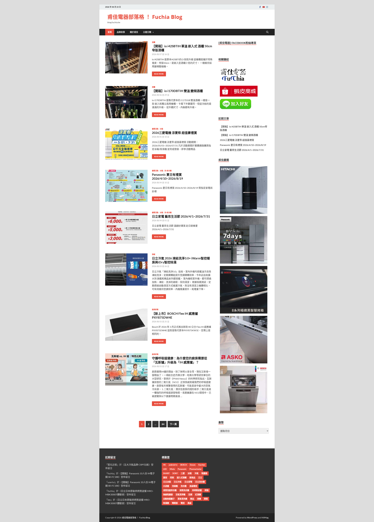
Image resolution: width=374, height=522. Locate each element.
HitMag (265, 517)
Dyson (192, 465)
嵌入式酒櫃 (181, 477)
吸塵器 (204, 473)
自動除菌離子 (169, 499)
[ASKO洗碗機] (243, 362)
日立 (200, 477)
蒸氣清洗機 (182, 499)
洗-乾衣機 (168, 171)
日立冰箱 (167, 482)
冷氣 (196, 473)
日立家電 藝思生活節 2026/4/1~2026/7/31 (181, 216)
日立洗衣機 (200, 482)
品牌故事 (121, 32)
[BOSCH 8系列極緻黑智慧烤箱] (243, 312)
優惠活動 (155, 129)
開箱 (206, 499)
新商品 (192, 477)
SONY (175, 473)
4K (164, 465)
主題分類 (147, 32)
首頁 (110, 32)
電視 (183, 503)
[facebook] (260, 7)
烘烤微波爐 (197, 490)
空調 (190, 494)
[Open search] (267, 32)
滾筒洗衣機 (184, 490)
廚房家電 (155, 310)
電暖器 (175, 503)
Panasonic (182, 469)
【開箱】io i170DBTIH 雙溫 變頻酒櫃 (177, 91)
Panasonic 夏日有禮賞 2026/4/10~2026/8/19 (243, 145)
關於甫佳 (134, 32)
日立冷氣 (177, 482)
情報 (153, 254)
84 (163, 424)
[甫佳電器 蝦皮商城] (239, 95)
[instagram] (267, 7)
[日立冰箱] (243, 212)
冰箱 (161, 129)
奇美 (172, 477)
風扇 (189, 503)
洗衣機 (183, 486)
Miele (172, 469)
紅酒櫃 (198, 494)
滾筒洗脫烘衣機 (169, 490)
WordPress (252, 517)
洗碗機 (175, 486)
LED (165, 469)
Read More (158, 73)
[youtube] (263, 7)
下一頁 (173, 424)
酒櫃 (153, 42)
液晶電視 (193, 486)
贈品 (192, 499)
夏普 (165, 477)
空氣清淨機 (180, 494)
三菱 (183, 473)
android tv (173, 465)
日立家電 (188, 482)
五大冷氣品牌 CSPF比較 (136, 464)
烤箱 (206, 490)
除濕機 (166, 503)
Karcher (201, 465)
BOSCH (183, 465)
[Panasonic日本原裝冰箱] (243, 262)
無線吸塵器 (168, 494)
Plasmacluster (195, 469)
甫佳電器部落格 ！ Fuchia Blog (144, 16)
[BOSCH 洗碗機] (243, 412)
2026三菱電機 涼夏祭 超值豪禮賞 (174, 132)
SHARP (166, 473)
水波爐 (166, 486)
